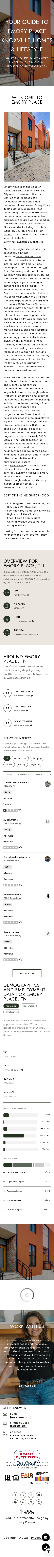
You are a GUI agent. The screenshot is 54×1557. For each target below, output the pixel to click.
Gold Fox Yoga (11, 894)
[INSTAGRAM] (23, 1495)
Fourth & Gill (25, 487)
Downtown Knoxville (16, 190)
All (8, 758)
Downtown (17, 465)
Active (10, 764)
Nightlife (36, 764)
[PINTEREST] (15, 1502)
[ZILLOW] (39, 1502)
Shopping (38, 758)
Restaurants (21, 758)
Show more (27, 973)
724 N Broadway (12, 823)
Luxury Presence (27, 1522)
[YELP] (23, 1502)
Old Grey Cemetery (25, 510)
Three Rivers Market (27, 518)
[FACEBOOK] (15, 1495)
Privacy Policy (41, 1538)
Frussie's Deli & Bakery (15, 782)
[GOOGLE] (31, 1502)
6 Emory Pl (9, 785)
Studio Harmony (12, 932)
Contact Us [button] (27, 1386)
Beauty (23, 764)
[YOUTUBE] (39, 1495)
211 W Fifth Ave (11, 860)
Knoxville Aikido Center (15, 857)
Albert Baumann (19, 385)
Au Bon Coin (9, 819)
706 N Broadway (12, 898)
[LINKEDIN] (31, 1495)
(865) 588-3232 (18, 1426)
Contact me (31, 534)
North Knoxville (18, 260)
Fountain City (17, 319)
